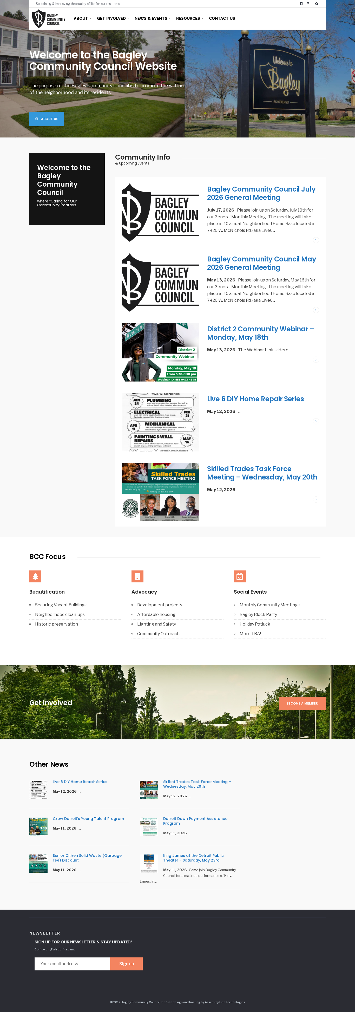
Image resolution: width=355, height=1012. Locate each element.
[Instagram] (308, 4)
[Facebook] (301, 4)
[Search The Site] (317, 3)
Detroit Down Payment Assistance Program (195, 821)
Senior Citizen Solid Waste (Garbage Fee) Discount (87, 858)
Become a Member (302, 703)
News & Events (151, 18)
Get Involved (111, 18)
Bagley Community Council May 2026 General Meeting (261, 263)
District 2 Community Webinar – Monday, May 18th (260, 333)
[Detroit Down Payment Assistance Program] (151, 827)
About (81, 18)
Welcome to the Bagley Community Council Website (103, 61)
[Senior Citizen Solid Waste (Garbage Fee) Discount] (41, 864)
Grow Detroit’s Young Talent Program (88, 818)
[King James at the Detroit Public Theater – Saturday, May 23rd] (151, 864)
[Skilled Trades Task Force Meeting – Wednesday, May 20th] (151, 790)
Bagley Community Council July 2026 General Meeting (261, 193)
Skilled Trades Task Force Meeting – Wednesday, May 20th (262, 473)
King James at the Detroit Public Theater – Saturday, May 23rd (193, 858)
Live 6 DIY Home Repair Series (255, 399)
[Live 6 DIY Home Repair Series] (41, 790)
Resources (188, 18)
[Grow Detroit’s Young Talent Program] (41, 827)
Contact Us (222, 18)
